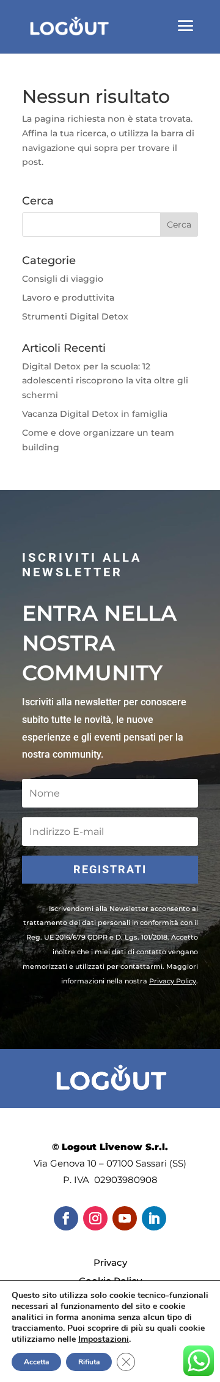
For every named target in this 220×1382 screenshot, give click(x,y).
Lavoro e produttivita (68, 297)
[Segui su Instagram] (95, 1218)
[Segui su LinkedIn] (154, 1218)
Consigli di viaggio (62, 278)
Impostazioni (103, 1339)
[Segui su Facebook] (66, 1218)
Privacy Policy (172, 981)
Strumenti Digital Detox (75, 316)
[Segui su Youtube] (124, 1218)
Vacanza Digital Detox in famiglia (94, 413)
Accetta (36, 1362)
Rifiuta (89, 1362)
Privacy (110, 1262)
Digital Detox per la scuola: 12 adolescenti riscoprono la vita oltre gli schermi (105, 381)
